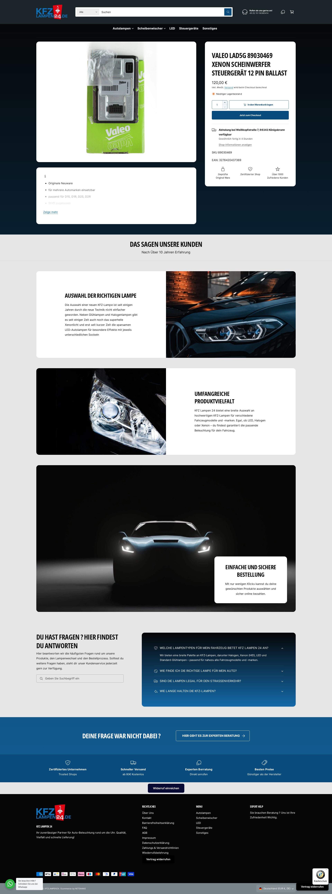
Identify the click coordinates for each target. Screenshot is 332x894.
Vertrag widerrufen (158, 859)
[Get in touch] (282, 11)
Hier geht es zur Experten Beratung (211, 735)
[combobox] (166, 11)
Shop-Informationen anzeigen (235, 144)
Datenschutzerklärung (155, 842)
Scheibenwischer (150, 28)
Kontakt (146, 818)
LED (198, 823)
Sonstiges (202, 832)
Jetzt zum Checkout (250, 115)
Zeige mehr (50, 212)
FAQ (144, 827)
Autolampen (122, 28)
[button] (291, 11)
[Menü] (326, 870)
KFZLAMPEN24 (52, 888)
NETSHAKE (80, 888)
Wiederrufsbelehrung (155, 852)
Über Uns (148, 813)
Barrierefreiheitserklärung (158, 823)
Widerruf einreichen (166, 788)
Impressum (149, 837)
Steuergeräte (204, 827)
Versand (228, 87)
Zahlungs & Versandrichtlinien (160, 847)
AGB (144, 832)
